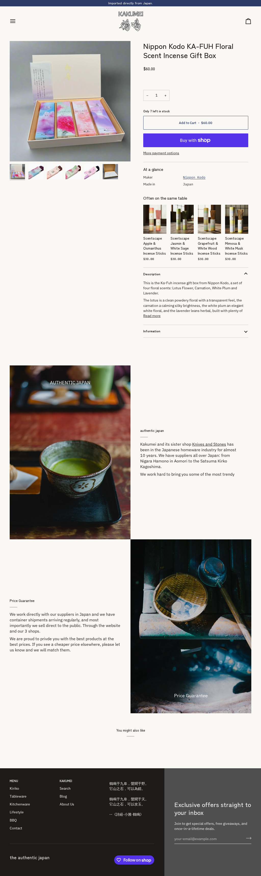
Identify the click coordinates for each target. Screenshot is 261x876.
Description (151, 273)
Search (65, 788)
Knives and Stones (209, 444)
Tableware (18, 796)
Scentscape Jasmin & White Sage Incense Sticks (182, 246)
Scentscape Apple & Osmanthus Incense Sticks (154, 246)
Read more (152, 315)
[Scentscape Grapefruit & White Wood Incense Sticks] (209, 219)
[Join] (247, 838)
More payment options (161, 153)
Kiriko (14, 788)
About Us (67, 804)
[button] (131, 779)
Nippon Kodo (194, 177)
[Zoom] (70, 101)
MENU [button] (14, 780)
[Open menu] (17, 21)
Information (151, 330)
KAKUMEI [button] (66, 780)
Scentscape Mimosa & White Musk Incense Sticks (236, 246)
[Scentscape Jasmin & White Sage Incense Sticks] (182, 219)
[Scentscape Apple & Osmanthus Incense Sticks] (154, 219)
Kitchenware (20, 804)
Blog (63, 796)
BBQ (13, 820)
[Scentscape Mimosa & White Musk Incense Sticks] (236, 219)
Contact (16, 828)
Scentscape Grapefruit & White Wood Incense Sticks (209, 246)
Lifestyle (17, 812)
